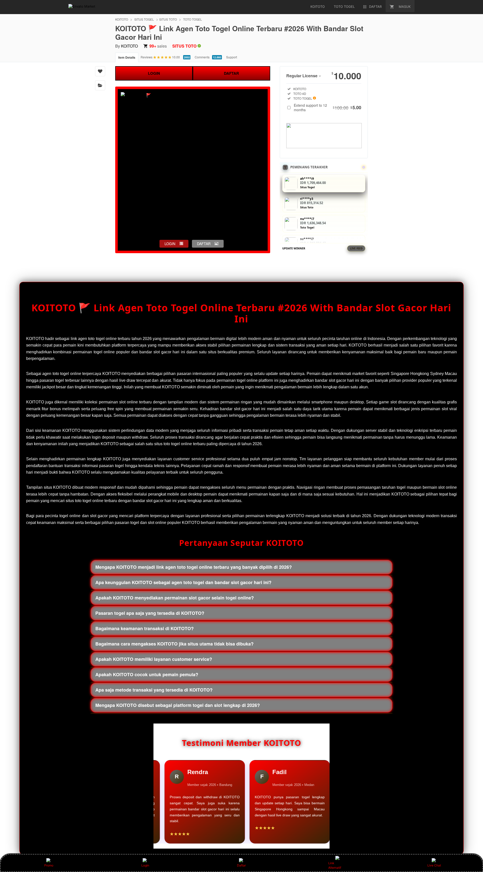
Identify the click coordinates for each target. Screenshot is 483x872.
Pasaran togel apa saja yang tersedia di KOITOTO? (149, 613)
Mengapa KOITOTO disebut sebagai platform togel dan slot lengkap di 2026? (177, 705)
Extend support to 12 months (327, 107)
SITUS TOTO (168, 19)
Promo (48, 865)
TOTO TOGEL (192, 19)
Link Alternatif (334, 865)
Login (145, 865)
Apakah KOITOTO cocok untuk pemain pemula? (146, 674)
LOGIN (154, 73)
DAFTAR (231, 73)
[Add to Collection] (100, 85)
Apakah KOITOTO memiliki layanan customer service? (153, 659)
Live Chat (434, 865)
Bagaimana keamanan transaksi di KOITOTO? (144, 628)
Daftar (241, 865)
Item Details (126, 57)
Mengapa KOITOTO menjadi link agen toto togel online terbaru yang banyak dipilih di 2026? (193, 567)
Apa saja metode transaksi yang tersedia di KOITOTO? (154, 690)
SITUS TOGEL (144, 19)
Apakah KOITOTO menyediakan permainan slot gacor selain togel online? (174, 597)
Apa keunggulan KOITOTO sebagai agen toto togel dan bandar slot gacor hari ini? (183, 582)
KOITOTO (121, 19)
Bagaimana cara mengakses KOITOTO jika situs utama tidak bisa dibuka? (174, 643)
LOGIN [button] (170, 243)
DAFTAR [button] (204, 243)
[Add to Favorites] (100, 71)
